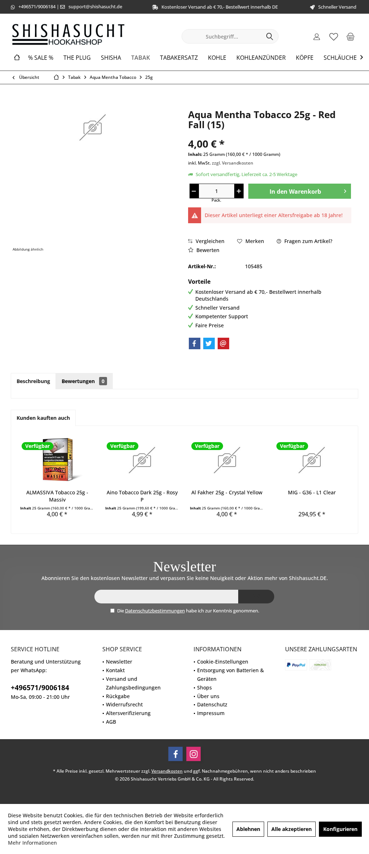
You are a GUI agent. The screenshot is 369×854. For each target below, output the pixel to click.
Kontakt (115, 670)
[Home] (17, 57)
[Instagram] (193, 754)
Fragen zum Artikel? (307, 241)
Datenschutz (212, 704)
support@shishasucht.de (95, 6)
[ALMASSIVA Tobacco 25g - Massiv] (57, 460)
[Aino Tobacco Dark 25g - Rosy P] (142, 460)
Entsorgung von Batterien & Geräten (230, 674)
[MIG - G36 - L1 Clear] (312, 460)
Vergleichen (209, 241)
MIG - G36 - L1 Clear (312, 492)
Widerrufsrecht (124, 704)
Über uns (208, 696)
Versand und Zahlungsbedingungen (133, 683)
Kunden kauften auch (43, 417)
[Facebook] (194, 343)
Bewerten (207, 250)
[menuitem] (350, 36)
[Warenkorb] (350, 36)
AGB (111, 721)
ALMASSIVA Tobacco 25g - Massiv (57, 496)
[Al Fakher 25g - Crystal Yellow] (227, 460)
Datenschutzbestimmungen (155, 610)
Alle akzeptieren (291, 829)
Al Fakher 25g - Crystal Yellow (226, 492)
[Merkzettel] (333, 36)
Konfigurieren (340, 829)
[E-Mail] (223, 343)
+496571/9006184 (36, 6)
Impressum (210, 713)
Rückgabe (118, 696)
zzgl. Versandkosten (232, 163)
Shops (204, 687)
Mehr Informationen (32, 842)
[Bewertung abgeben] (269, 134)
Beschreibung (33, 381)
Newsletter (119, 661)
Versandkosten (167, 771)
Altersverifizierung (128, 713)
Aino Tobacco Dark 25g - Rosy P (142, 496)
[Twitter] (209, 343)
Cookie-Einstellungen (222, 661)
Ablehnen (248, 829)
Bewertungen (83, 381)
